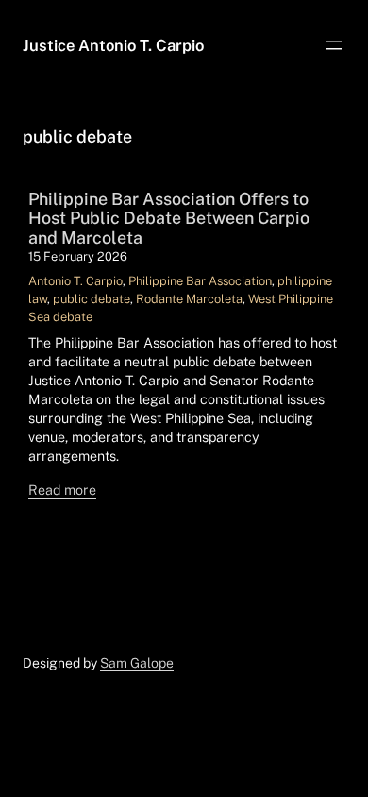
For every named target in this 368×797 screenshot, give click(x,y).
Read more (62, 490)
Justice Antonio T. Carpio (113, 45)
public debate (91, 299)
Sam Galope (137, 662)
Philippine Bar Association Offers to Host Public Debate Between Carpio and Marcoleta (168, 218)
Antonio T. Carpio (75, 281)
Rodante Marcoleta (189, 299)
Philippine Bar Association (200, 281)
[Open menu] (334, 45)
